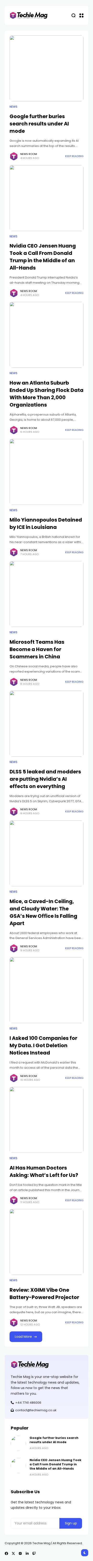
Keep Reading (74, 156)
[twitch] (34, 1553)
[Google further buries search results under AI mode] (46, 68)
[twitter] (13, 1553)
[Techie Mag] (29, 15)
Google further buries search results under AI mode (39, 123)
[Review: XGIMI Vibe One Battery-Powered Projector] (46, 1242)
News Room (28, 154)
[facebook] (6, 1553)
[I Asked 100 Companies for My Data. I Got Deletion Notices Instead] (46, 990)
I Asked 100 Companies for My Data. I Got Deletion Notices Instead (43, 1045)
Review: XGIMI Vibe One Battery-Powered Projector (44, 1294)
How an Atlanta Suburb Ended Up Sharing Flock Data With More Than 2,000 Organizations (46, 393)
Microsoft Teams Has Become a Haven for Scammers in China (37, 649)
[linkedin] (27, 1553)
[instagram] (20, 1553)
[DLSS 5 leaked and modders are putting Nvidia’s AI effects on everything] (46, 724)
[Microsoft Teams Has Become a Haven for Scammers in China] (46, 594)
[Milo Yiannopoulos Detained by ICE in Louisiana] (46, 472)
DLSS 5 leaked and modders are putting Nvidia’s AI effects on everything (45, 779)
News (13, 107)
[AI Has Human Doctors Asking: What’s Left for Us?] (46, 1120)
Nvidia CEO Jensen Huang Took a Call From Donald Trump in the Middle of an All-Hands (43, 256)
